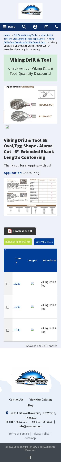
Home (7, 35)
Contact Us (16, 399)
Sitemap (30, 438)
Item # (19, 260)
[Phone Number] (56, 26)
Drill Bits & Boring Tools (25, 35)
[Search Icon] (24, 27)
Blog (31, 405)
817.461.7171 (18, 422)
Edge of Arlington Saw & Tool (29, 446)
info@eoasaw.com (30, 426)
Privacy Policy (41, 433)
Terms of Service (19, 433)
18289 (16, 284)
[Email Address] (46, 26)
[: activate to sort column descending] (8, 260)
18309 (16, 307)
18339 (16, 330)
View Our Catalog (40, 399)
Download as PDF (22, 231)
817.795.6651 (44, 422)
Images (32, 260)
